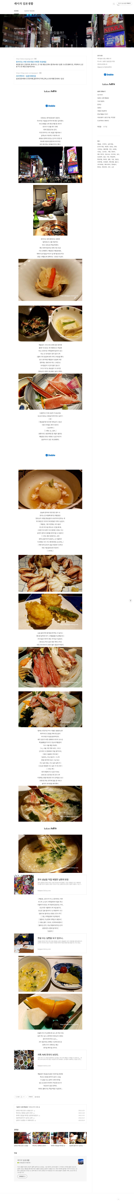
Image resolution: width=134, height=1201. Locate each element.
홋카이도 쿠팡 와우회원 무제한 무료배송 (31, 62)
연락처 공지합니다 (102, 64)
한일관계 (112, 157)
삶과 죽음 (110, 144)
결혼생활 (105, 149)
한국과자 (104, 167)
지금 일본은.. (101, 101)
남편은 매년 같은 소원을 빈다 (24, 1110)
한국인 (99, 104)
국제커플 (99, 162)
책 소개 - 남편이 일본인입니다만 (106, 61)
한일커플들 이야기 (102, 114)
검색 (113, 3)
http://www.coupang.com (24, 59)
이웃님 (99, 152)
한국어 (113, 152)
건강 (110, 149)
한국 (115, 147)
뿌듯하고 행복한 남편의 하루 (24, 1113)
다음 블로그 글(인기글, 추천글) (106, 117)
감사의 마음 (100, 147)
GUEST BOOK (29, 11)
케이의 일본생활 (23, 3)
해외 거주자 (100, 154)
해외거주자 (107, 164)
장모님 (111, 147)
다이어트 (113, 154)
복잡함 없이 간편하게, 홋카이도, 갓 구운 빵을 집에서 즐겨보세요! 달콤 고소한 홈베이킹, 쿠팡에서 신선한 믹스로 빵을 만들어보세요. (49, 65)
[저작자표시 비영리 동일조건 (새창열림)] (37, 1097)
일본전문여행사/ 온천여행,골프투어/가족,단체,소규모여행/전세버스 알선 (40, 78)
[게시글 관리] (24, 1096)
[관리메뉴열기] (130, 600)
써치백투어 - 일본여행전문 (26, 76)
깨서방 (105, 159)
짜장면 (106, 147)
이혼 (113, 159)
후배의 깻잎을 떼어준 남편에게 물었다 (27, 1115)
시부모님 (99, 149)
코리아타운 (100, 164)
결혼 (109, 159)
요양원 (114, 149)
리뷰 (108, 157)
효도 (118, 154)
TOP (118, 1199)
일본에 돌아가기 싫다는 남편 (24, 1118)
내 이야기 (100, 95)
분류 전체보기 (101, 91)
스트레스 (104, 152)
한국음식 (114, 164)
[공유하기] (21, 1096)
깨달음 (99, 144)
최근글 (99, 127)
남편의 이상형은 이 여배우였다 (25, 1120)
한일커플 (99, 159)
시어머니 (104, 144)
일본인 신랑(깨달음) (22, 1107)
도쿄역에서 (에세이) (103, 121)
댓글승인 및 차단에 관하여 (104, 67)
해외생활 (111, 162)
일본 (104, 157)
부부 (109, 167)
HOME (16, 11)
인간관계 (99, 157)
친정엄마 (105, 162)
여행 (109, 152)
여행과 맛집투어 (102, 111)
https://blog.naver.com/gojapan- (27, 73)
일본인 (99, 108)
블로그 (117, 162)
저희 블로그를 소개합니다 (104, 58)
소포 (113, 167)
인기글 (105, 127)
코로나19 (107, 154)
